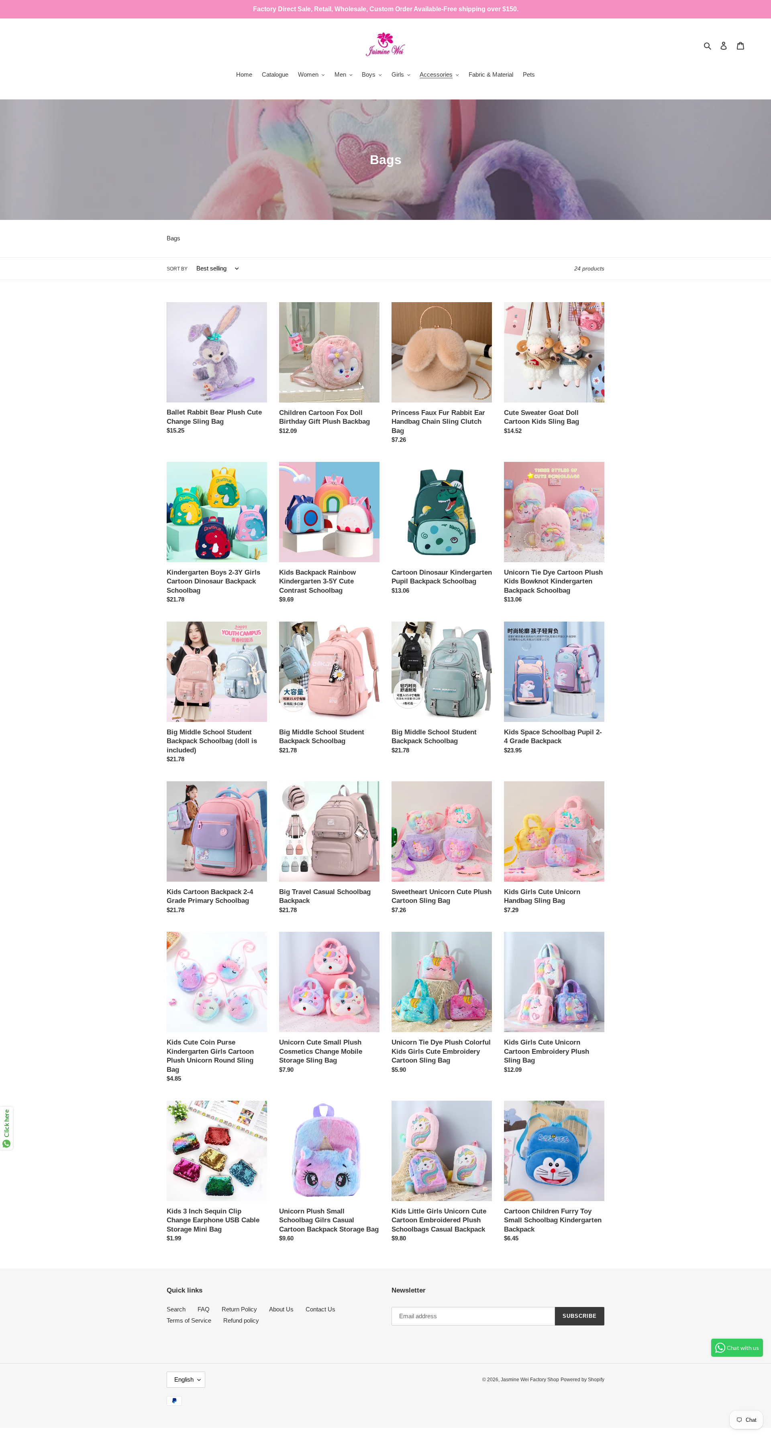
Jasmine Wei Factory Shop (530, 1379)
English (184, 1379)
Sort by (177, 269)
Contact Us (320, 1309)
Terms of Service (189, 1320)
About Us (281, 1309)
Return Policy (239, 1309)
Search (176, 1309)
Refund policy (241, 1320)
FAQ (204, 1309)
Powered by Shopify (582, 1379)
